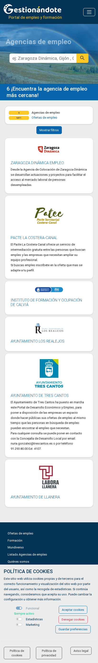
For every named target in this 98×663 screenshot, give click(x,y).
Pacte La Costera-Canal (34, 238)
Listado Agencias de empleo (27, 554)
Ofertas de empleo (44, 117)
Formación (15, 540)
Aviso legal (81, 651)
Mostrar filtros (49, 130)
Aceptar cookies (73, 610)
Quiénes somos (18, 561)
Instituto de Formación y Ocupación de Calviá (46, 302)
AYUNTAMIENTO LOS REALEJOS (37, 341)
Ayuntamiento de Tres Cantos (40, 395)
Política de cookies (17, 653)
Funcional (32, 608)
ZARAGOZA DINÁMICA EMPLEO (37, 163)
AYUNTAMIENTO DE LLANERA (35, 497)
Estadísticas (34, 619)
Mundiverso (16, 547)
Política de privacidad (49, 653)
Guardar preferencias (73, 629)
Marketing (32, 624)
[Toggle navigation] (89, 12)
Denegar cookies (73, 619)
